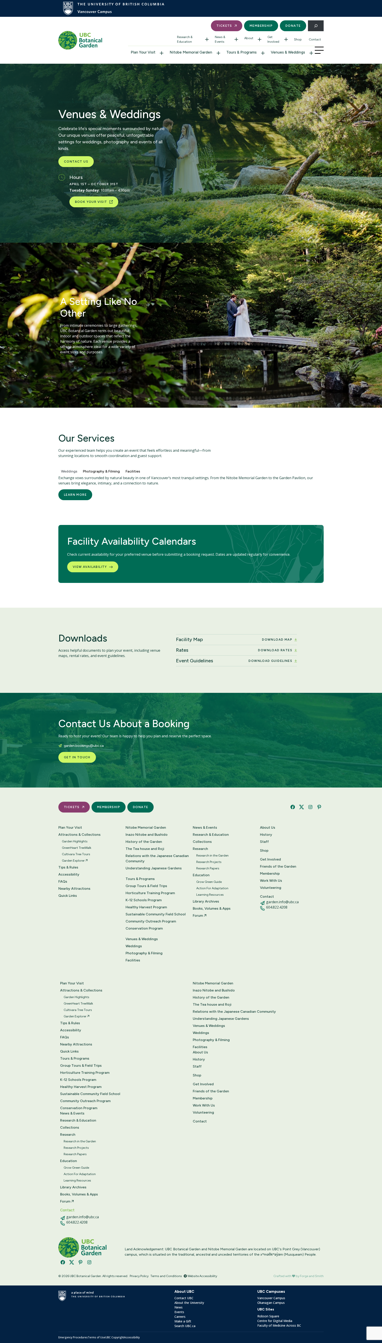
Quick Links (67, 895)
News (178, 1307)
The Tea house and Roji (145, 849)
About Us (267, 827)
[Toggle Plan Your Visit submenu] (161, 53)
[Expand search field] (316, 25)
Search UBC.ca (184, 1326)
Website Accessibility (202, 1276)
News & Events (220, 39)
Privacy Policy (139, 1276)
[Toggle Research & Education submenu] (206, 39)
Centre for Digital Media (274, 1321)
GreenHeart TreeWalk (76, 848)
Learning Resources (210, 895)
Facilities (133, 960)
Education (201, 875)
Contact (315, 39)
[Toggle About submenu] (259, 39)
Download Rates (275, 650)
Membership (261, 26)
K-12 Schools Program (144, 900)
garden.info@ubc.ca (282, 901)
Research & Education (185, 39)
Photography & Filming (144, 953)
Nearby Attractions (74, 888)
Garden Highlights (75, 841)
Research (200, 849)
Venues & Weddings (288, 52)
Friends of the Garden (278, 866)
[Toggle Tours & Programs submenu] (262, 53)
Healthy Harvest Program (146, 907)
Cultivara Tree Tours (76, 854)
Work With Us (271, 880)
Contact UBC (183, 1298)
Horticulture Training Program (150, 893)
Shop (298, 39)
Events (179, 1312)
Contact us (76, 161)
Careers (179, 1316)
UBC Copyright (114, 1337)
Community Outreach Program (151, 921)
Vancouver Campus (271, 1298)
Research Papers (207, 868)
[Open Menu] (319, 50)
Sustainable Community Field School (156, 914)
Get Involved (273, 39)
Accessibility (68, 874)
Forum (198, 915)
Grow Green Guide (209, 882)
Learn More (75, 495)
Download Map (277, 640)
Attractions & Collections (79, 834)
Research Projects (209, 862)
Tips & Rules (68, 867)
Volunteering (270, 888)
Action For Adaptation (212, 888)
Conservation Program (144, 928)
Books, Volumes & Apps (212, 908)
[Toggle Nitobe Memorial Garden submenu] (218, 53)
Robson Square (268, 1316)
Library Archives (206, 901)
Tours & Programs (241, 52)
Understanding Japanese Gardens (154, 868)
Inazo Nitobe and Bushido (147, 834)
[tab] (69, 470)
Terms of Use (96, 1337)
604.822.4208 (276, 907)
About (248, 38)
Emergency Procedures (73, 1337)
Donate (293, 26)
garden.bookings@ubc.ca (84, 746)
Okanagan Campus (271, 1303)
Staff (264, 842)
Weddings (134, 946)
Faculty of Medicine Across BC (279, 1325)
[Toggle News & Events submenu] (236, 39)
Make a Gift (182, 1321)
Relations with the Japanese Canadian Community (157, 858)
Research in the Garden (212, 855)
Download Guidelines (270, 661)
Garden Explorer (73, 861)
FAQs (62, 881)
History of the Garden (144, 842)
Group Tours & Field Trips (146, 886)
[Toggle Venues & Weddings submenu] (311, 53)
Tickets (224, 26)
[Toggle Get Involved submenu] (286, 39)
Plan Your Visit (143, 52)
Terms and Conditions (166, 1276)
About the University (189, 1303)
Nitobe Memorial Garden (191, 52)
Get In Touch (77, 757)
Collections (202, 842)
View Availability (90, 567)
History (266, 834)
